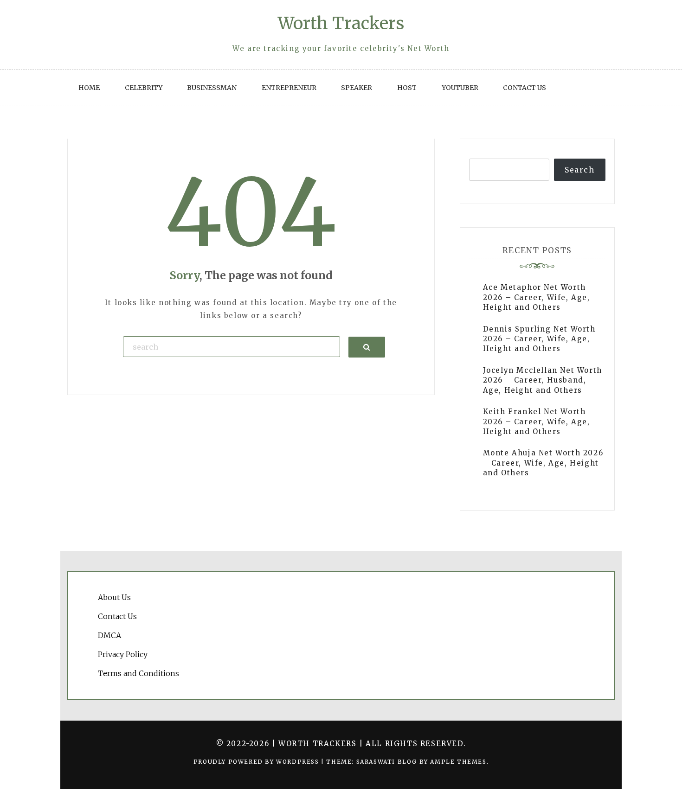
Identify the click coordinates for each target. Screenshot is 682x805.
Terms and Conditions (138, 673)
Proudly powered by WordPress (257, 761)
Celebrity (143, 87)
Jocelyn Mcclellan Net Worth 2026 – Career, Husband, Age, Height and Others (542, 380)
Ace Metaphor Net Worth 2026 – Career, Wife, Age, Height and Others (536, 297)
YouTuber (460, 87)
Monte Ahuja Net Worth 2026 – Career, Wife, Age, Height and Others (543, 462)
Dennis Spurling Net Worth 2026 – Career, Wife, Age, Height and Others (539, 339)
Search (580, 169)
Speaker (356, 87)
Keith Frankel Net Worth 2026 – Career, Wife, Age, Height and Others (536, 421)
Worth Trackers (341, 23)
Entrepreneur (289, 87)
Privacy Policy (123, 654)
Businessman (212, 87)
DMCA (109, 635)
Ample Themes (458, 761)
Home (89, 87)
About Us (114, 597)
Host (407, 87)
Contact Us (524, 87)
